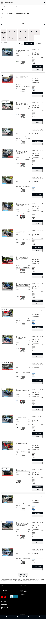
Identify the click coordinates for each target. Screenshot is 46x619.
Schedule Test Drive (5, 606)
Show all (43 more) (23, 576)
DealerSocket (31, 612)
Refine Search (29, 43)
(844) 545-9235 (6, 593)
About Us (3, 608)
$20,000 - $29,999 (23, 591)
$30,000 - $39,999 (23, 593)
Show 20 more (23, 574)
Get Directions (4, 590)
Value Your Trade (4, 607)
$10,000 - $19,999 (23, 590)
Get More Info (38, 66)
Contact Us (3, 610)
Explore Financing (42, 69)
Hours (12, 593)
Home (2, 6)
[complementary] (42, 615)
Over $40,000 (23, 594)
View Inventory (4, 604)
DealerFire (23, 612)
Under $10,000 (23, 589)
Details (37, 69)
